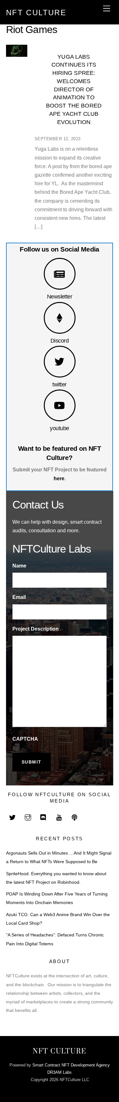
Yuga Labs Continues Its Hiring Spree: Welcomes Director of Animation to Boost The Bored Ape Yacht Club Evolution (74, 89)
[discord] (43, 817)
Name (19, 565)
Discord (59, 340)
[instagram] (28, 817)
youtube (59, 428)
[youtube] (59, 817)
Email (19, 597)
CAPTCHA (25, 739)
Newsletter (59, 296)
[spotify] (74, 817)
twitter (59, 384)
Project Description (35, 629)
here (59, 478)
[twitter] (12, 817)
